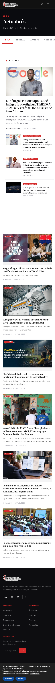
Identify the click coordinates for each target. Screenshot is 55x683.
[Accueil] (10, 4)
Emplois (32, 620)
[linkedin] (5, 597)
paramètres (35, 673)
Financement (9, 620)
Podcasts (33, 615)
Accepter (8, 679)
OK (22, 650)
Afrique (34, 40)
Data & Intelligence (11, 625)
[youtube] (12, 597)
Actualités (7, 610)
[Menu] (48, 4)
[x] (18, 597)
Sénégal (20, 40)
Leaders (6, 630)
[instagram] (24, 597)
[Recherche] (42, 4)
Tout (8, 40)
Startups (7, 615)
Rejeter (20, 679)
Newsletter (34, 625)
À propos (33, 610)
